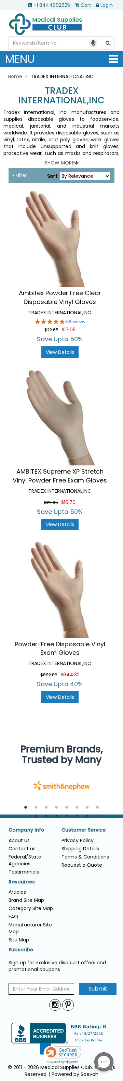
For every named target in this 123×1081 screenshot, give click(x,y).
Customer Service (84, 830)
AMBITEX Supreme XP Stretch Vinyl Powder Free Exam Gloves (60, 476)
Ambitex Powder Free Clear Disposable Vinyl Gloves (60, 297)
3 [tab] (46, 807)
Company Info (26, 830)
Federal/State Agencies (25, 860)
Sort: (52, 176)
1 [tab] (25, 807)
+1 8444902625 (51, 5)
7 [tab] (87, 807)
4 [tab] (56, 807)
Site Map (19, 939)
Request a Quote (82, 865)
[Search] (107, 43)
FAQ (13, 916)
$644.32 (70, 674)
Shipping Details (80, 848)
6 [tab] (76, 807)
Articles (17, 892)
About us (19, 840)
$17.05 (69, 329)
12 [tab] (66, 816)
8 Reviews (75, 322)
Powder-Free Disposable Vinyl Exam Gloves (60, 648)
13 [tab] (76, 816)
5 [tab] (66, 807)
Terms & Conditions (85, 856)
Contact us (22, 848)
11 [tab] (56, 816)
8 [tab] (97, 807)
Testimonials (24, 871)
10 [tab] (46, 816)
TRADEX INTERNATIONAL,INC (61, 95)
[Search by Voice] (93, 43)
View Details (60, 352)
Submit (97, 989)
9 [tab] (35, 816)
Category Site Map (31, 908)
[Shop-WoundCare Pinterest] (68, 1004)
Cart (86, 5)
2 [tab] (35, 807)
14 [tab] (87, 816)
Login (106, 5)
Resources (22, 881)
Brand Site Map (26, 900)
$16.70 (68, 502)
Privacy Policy (78, 840)
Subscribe (21, 949)
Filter (20, 175)
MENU (20, 59)
